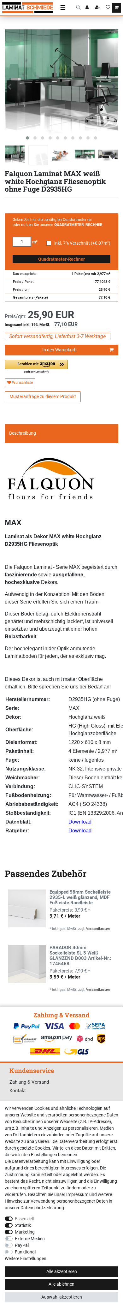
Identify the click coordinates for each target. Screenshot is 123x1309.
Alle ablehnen (61, 1284)
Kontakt (17, 1090)
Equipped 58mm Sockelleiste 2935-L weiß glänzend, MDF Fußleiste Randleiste (80, 898)
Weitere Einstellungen (25, 1258)
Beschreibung (22, 433)
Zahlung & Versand (29, 1082)
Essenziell (24, 1218)
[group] (27, 908)
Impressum (77, 1194)
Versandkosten (98, 929)
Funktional (25, 1251)
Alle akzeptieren (61, 1271)
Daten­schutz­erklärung (42, 1207)
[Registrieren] (98, 8)
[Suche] (78, 8)
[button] (36, 367)
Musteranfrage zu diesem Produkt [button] (42, 396)
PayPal (22, 1245)
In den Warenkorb (59, 349)
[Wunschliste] (107, 8)
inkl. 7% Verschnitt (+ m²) (82, 243)
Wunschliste (22, 382)
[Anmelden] (87, 8)
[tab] (61, 433)
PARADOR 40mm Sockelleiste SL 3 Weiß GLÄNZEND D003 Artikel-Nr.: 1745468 (80, 956)
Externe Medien (30, 1238)
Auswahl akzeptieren (61, 1297)
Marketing (25, 1232)
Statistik (23, 1225)
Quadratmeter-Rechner (61, 259)
